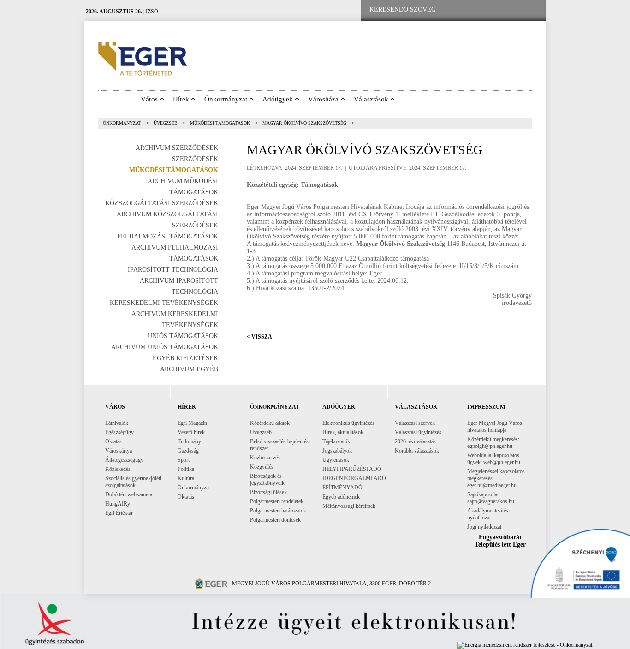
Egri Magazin (192, 423)
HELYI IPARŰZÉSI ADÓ (351, 469)
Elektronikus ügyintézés (348, 423)
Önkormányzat (122, 122)
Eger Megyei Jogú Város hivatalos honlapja (494, 426)
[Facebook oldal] (473, 10)
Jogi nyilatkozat (484, 527)
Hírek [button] (182, 99)
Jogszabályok (337, 450)
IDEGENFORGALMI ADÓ (354, 478)
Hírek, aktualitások (342, 432)
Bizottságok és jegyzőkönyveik (267, 479)
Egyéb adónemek (341, 497)
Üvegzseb (166, 122)
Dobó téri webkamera (128, 494)
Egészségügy (119, 432)
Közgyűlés (261, 467)
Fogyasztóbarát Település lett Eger (500, 541)
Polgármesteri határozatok (278, 510)
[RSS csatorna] (531, 10)
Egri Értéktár (119, 513)
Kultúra (186, 478)
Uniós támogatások (183, 336)
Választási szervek (415, 423)
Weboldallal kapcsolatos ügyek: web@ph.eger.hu (493, 458)
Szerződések (195, 158)
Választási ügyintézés (418, 432)
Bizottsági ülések (268, 492)
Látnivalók (116, 423)
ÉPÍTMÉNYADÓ (342, 487)
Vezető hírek (191, 432)
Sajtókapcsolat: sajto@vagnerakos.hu (490, 498)
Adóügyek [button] (278, 99)
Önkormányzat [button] (226, 99)
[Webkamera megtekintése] (502, 10)
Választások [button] (372, 99)
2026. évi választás (415, 441)
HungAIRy (117, 503)
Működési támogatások (220, 122)
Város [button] (150, 99)
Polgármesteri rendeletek (276, 501)
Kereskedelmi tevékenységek (164, 302)
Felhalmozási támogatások (167, 236)
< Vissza (259, 336)
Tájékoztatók (336, 441)
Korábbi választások (417, 450)
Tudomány (189, 441)
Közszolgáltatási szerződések (161, 203)
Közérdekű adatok (270, 423)
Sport (184, 460)
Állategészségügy (124, 460)
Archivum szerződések (177, 147)
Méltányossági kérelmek (348, 506)
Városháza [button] (324, 99)
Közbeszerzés (265, 457)
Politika (186, 469)
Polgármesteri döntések (275, 520)
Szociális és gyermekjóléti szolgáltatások (133, 481)
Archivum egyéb (189, 369)
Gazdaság (188, 450)
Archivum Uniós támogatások (164, 347)
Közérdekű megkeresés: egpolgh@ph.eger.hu (493, 442)
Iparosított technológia (173, 269)
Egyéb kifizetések (185, 358)
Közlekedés (118, 469)
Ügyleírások (335, 460)
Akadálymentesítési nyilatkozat (488, 514)
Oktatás (113, 441)
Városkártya (118, 450)
